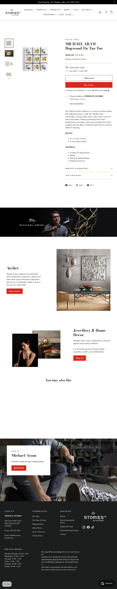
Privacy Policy (37, 536)
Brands (62, 516)
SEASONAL (28, 10)
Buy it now (89, 85)
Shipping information (76, 168)
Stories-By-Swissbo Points (69, 530)
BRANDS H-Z (55, 10)
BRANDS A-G (42, 10)
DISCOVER (19, 468)
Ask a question (73, 175)
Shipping (68, 59)
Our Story (35, 516)
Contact (63, 534)
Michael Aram (72, 40)
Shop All (80, 358)
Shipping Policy (38, 524)
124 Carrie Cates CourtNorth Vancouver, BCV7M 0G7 (13, 523)
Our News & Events (39, 520)
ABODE (67, 10)
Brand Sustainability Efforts (67, 521)
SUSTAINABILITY (50, 14)
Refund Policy (37, 528)
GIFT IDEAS (86, 10)
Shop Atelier (14, 291)
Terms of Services (38, 532)
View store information (76, 104)
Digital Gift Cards (66, 526)
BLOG (61, 14)
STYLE (75, 10)
